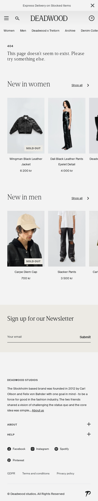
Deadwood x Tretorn (45, 31)
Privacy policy (65, 473)
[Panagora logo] (88, 494)
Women (9, 31)
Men (23, 31)
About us (38, 410)
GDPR (11, 473)
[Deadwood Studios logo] (49, 18)
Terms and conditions (35, 473)
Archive (70, 31)
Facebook (16, 449)
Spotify (61, 449)
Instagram (40, 449)
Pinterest (15, 460)
